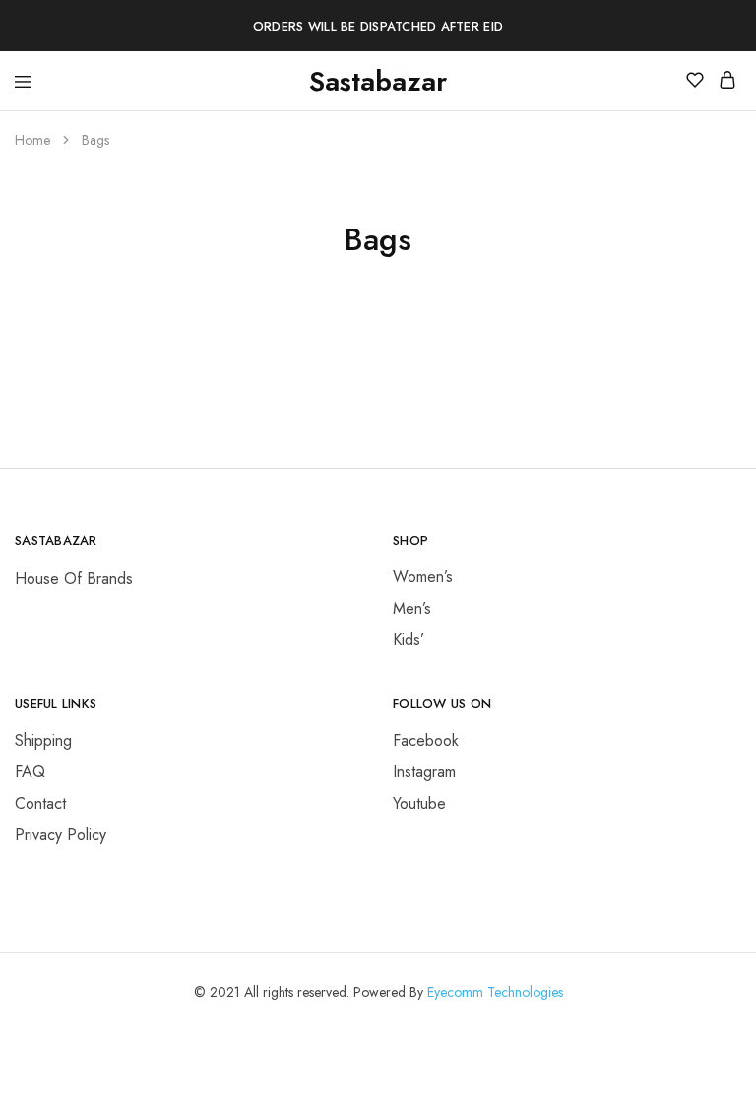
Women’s (423, 576)
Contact (40, 803)
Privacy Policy (60, 834)
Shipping (43, 740)
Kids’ (408, 639)
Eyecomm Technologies (495, 992)
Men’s (412, 608)
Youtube (419, 803)
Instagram (424, 771)
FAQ (30, 771)
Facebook (426, 740)
